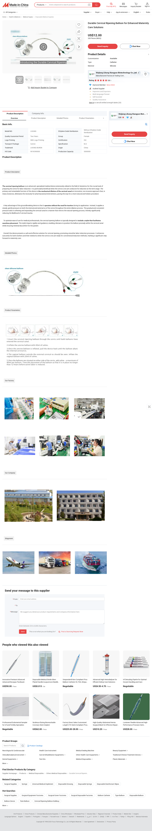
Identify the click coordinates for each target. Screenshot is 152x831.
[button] (99, 118)
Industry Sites (91, 814)
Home (4, 17)
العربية (89, 816)
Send (23, 631)
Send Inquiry (102, 46)
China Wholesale (66, 814)
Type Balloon (120, 795)
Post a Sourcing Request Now (70, 631)
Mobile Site (127, 814)
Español (28, 816)
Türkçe (122, 816)
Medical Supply (28, 17)
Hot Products (18, 814)
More (4, 805)
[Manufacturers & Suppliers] (15, 4)
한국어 (95, 816)
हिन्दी (108, 816)
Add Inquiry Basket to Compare (44, 87)
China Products (30, 814)
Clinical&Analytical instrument (13, 755)
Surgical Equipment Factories (32, 795)
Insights (136, 814)
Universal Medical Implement (42, 784)
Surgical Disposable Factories (82, 795)
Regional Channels (104, 814)
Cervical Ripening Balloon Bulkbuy (46, 801)
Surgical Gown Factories (57, 795)
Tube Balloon (24, 801)
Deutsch (71, 816)
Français (45, 816)
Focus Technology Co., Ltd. (60, 822)
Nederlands (80, 816)
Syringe (24, 784)
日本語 (102, 816)
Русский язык (54, 816)
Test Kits (42, 759)
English (20, 816)
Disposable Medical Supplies (44, 17)
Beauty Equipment (119, 750)
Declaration (100, 822)
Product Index (117, 814)
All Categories (11, 12)
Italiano (64, 816)
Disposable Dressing (65, 784)
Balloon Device (9, 801)
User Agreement (89, 822)
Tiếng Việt (130, 816)
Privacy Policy (111, 822)
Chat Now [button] (136, 46)
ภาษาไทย (115, 816)
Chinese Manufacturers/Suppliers (47, 814)
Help (108, 12)
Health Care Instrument (47, 750)
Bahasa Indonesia (142, 816)
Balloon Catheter (104, 795)
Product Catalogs (36, 746)
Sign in (147, 6)
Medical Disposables (83, 759)
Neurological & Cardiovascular (13, 750)
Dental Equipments (9, 759)
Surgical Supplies (10, 784)
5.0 (120, 117)
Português (36, 816)
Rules (148, 12)
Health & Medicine (14, 17)
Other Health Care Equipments (87, 755)
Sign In (91, 102)
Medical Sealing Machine (85, 750)
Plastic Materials (119, 759)
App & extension (122, 12)
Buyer (97, 12)
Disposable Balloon (137, 795)
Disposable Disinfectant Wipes (108, 784)
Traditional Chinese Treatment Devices (127, 755)
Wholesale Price (79, 814)
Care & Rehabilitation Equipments (51, 755)
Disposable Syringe (85, 784)
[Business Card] (146, 124)
